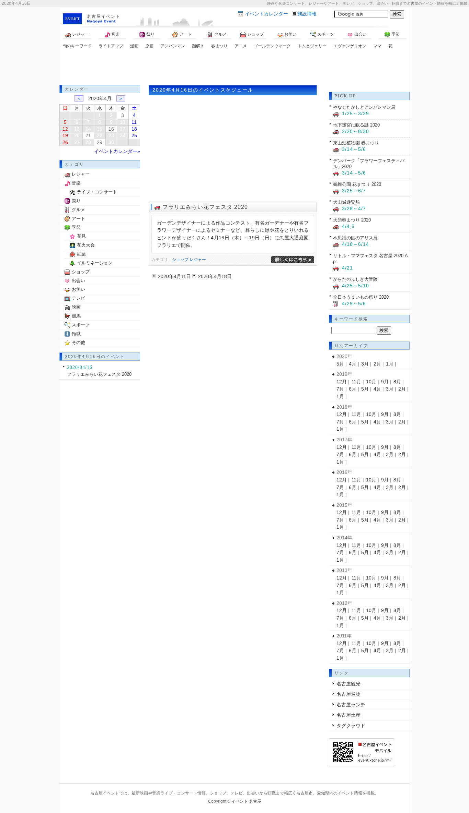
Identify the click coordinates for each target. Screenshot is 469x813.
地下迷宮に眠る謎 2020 (356, 125)
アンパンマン (172, 46)
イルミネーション (95, 262)
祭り (150, 34)
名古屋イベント (104, 16)
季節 (395, 34)
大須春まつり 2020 (352, 220)
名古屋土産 (348, 715)
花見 (81, 236)
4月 (352, 364)
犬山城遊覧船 (346, 202)
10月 (371, 381)
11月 (356, 381)
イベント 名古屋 (246, 801)
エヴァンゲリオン (349, 46)
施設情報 (307, 13)
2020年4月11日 (174, 276)
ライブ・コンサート (97, 191)
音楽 (115, 34)
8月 (397, 381)
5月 (340, 364)
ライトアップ (111, 46)
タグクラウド (350, 725)
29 (99, 142)
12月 (341, 381)
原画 (149, 46)
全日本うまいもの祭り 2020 (361, 297)
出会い (360, 34)
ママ (377, 46)
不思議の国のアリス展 (355, 237)
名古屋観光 (348, 683)
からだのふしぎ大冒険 (355, 279)
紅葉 (81, 253)
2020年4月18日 (215, 276)
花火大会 (86, 245)
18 (134, 129)
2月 (377, 364)
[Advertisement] (234, 67)
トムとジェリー (312, 46)
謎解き (198, 46)
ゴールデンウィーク (272, 46)
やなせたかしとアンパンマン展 (364, 107)
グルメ (220, 34)
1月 (389, 364)
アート (185, 34)
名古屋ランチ (350, 704)
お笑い (290, 34)
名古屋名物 (348, 694)
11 (134, 122)
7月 (340, 389)
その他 (78, 342)
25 (134, 135)
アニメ (241, 46)
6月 (352, 389)
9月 (385, 381)
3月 (365, 364)
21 (88, 135)
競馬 (76, 316)
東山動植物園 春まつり (356, 142)
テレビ (78, 298)
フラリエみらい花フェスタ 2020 (205, 207)
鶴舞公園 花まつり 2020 (357, 184)
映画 (76, 307)
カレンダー (266, 13)
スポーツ (325, 34)
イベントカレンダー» (117, 151)
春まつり (219, 46)
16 (111, 129)
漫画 (134, 46)
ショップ (255, 34)
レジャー (80, 34)
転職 (76, 333)
